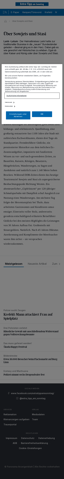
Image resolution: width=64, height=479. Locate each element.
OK (42, 114)
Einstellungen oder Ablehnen (18, 115)
